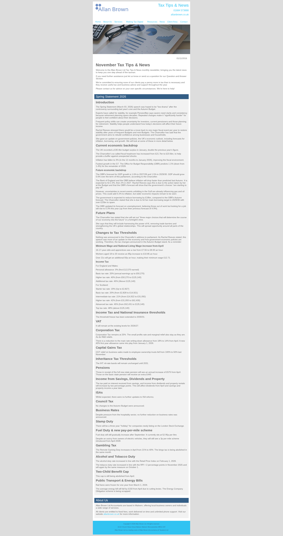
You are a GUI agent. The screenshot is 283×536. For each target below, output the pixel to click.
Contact (183, 22)
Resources (152, 22)
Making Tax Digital (134, 22)
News (162, 22)
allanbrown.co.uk (180, 14)
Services (118, 22)
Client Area (172, 22)
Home (98, 22)
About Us (107, 22)
